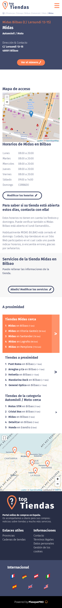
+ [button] (7, 97)
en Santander (20, 336)
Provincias (8, 535)
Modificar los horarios (20, 195)
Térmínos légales (44, 539)
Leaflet (40, 140)
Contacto (39, 535)
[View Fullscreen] (4, 437)
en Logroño (20, 341)
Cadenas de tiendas (13, 539)
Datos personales (44, 543)
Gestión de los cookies (42, 549)
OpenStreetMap (52, 140)
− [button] (7, 102)
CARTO (58, 489)
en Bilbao (18, 325)
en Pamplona (21, 346)
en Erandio (20, 427)
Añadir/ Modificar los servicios (29, 289)
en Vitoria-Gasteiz (23, 331)
